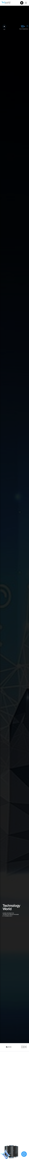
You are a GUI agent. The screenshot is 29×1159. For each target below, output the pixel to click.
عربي (4, 29)
